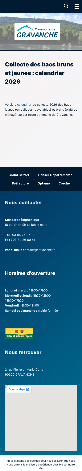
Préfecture (20, 183)
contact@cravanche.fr (39, 250)
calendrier (24, 104)
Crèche (64, 183)
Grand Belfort (19, 175)
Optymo (44, 183)
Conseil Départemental (55, 175)
